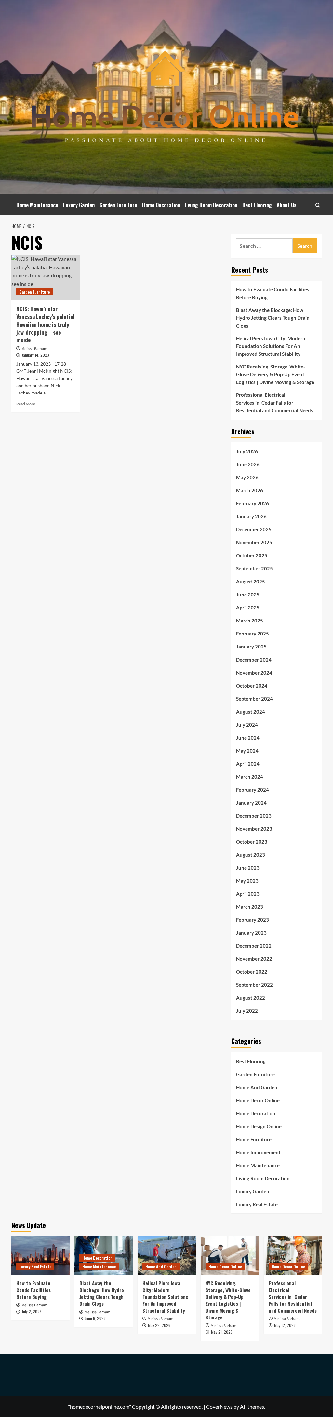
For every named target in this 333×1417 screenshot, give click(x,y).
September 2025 (254, 568)
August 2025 (250, 581)
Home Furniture (254, 1139)
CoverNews (219, 1406)
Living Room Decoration (211, 205)
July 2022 (247, 1011)
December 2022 (254, 946)
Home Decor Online (258, 1100)
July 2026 (247, 451)
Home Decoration (161, 205)
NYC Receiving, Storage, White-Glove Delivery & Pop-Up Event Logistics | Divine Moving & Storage (275, 374)
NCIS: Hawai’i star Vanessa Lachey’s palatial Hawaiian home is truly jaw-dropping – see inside (45, 324)
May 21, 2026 (222, 1332)
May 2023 (247, 881)
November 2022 (254, 959)
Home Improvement (258, 1152)
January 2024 (251, 803)
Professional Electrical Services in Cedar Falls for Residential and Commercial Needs (274, 402)
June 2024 (248, 738)
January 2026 (251, 516)
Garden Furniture (118, 205)
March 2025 (249, 620)
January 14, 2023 (35, 355)
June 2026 (248, 464)
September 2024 (254, 699)
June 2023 (248, 868)
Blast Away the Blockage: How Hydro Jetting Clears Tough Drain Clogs (273, 317)
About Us (287, 205)
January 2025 (251, 646)
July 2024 (247, 725)
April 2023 (248, 894)
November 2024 (254, 672)
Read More (25, 403)
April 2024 (248, 764)
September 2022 (254, 985)
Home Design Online (259, 1126)
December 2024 (254, 659)
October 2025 (251, 555)
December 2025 (254, 529)
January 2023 (251, 933)
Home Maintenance (37, 205)
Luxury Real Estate (257, 1204)
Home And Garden (256, 1087)
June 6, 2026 (95, 1318)
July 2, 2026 (32, 1311)
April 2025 (248, 607)
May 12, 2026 (285, 1325)
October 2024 (251, 685)
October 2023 (251, 842)
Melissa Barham (34, 349)
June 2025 (248, 594)
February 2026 (252, 503)
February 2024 (252, 790)
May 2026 (247, 477)
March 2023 (249, 907)
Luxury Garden (79, 205)
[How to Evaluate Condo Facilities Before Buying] (40, 1255)
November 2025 (254, 542)
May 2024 (247, 751)
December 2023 (254, 816)
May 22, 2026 (159, 1325)
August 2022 (250, 998)
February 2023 (252, 920)
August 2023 (250, 855)
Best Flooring (257, 205)
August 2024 (250, 712)
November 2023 (254, 829)
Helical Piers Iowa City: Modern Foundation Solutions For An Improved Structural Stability (270, 346)
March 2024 (249, 777)
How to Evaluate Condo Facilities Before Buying (272, 293)
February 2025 (252, 633)
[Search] (318, 205)
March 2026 (249, 490)
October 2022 (251, 972)
